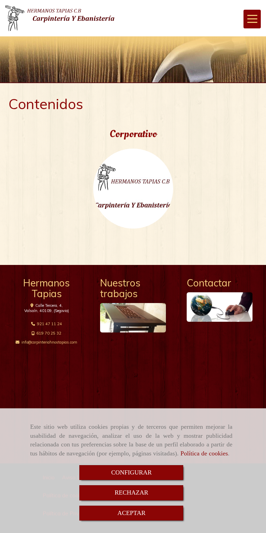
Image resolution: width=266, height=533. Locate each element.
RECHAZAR (131, 492)
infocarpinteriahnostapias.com (49, 342)
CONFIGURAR (131, 472)
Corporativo (133, 134)
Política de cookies (204, 453)
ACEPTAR (131, 512)
